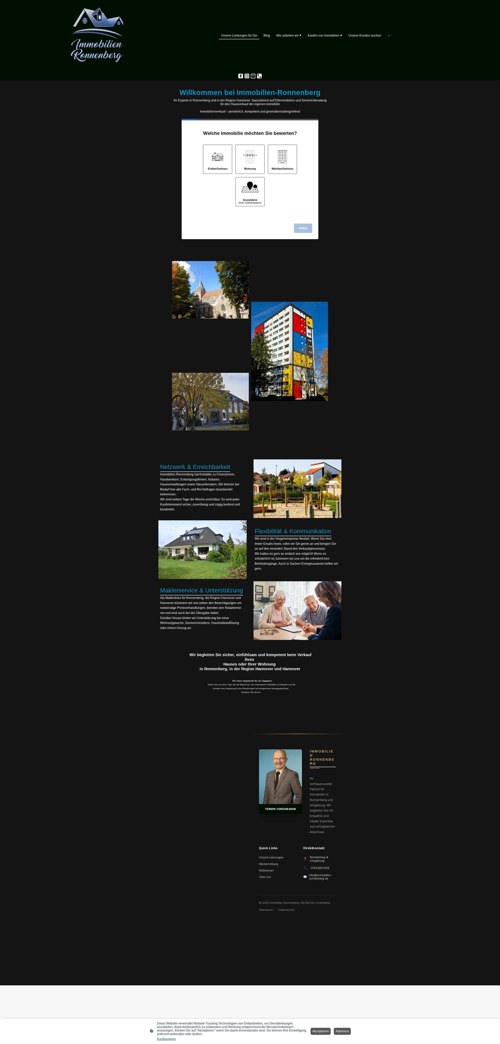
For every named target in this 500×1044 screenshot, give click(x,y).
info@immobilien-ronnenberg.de (320, 876)
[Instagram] (247, 76)
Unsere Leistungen (271, 857)
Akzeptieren (320, 1031)
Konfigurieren (166, 1039)
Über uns (265, 876)
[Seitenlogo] (96, 35)
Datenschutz (286, 909)
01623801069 (320, 868)
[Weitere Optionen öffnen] (389, 35)
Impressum (266, 909)
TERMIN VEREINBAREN (280, 809)
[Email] (253, 76)
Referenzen (266, 870)
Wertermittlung (268, 864)
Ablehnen (342, 1031)
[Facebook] (240, 76)
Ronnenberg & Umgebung (319, 858)
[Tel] (259, 76)
